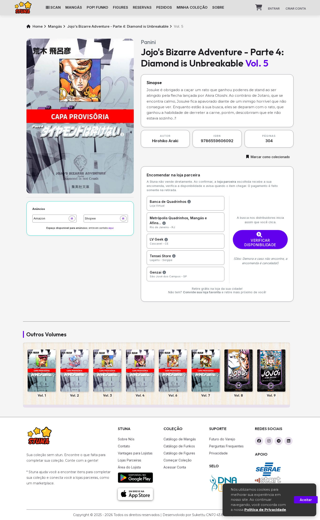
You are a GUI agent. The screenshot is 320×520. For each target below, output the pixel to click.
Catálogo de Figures (179, 453)
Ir (72, 218)
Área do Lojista (129, 467)
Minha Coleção (192, 7)
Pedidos (164, 7)
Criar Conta (296, 8)
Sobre (218, 7)
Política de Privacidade (265, 510)
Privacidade (218, 453)
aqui (111, 228)
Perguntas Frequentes (226, 446)
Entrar (274, 8)
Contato (124, 446)
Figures (120, 7)
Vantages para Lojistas (135, 453)
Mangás (73, 7)
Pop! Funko (97, 7)
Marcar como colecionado (270, 157)
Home (37, 26)
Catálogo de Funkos (179, 446)
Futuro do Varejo (222, 439)
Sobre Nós (126, 439)
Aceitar (306, 500)
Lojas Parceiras (129, 460)
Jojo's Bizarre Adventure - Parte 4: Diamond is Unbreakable (117, 26)
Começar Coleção (178, 460)
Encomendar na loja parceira (173, 175)
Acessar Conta (175, 467)
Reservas (142, 7)
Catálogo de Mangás (180, 439)
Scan (55, 7)
